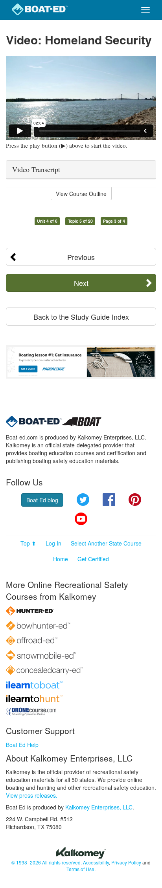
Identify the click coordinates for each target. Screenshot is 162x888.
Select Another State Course (106, 543)
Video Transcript (36, 169)
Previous (81, 257)
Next (81, 283)
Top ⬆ (28, 543)
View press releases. (31, 795)
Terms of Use (80, 869)
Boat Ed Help (22, 745)
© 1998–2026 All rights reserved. (46, 862)
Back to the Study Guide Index (81, 316)
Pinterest (135, 499)
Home (60, 559)
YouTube (81, 519)
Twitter (83, 499)
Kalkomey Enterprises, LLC (99, 807)
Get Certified (93, 559)
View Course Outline (81, 194)
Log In (53, 543)
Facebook (109, 499)
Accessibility (96, 862)
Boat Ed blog (42, 500)
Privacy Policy (126, 862)
